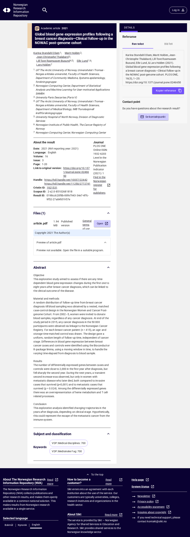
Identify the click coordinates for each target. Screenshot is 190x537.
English (36, 524)
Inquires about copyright (151, 512)
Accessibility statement (151, 506)
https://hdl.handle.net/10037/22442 (65, 179)
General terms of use (87, 223)
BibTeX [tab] (168, 43)
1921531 (52, 187)
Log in (176, 10)
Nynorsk (22, 525)
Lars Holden (43, 64)
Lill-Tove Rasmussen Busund (53, 60)
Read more (50, 481)
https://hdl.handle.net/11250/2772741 (67, 183)
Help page (138, 479)
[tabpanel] (153, 68)
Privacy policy (145, 501)
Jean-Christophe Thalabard (52, 56)
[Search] (45, 10)
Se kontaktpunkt (155, 116)
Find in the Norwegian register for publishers (99, 185)
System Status (140, 486)
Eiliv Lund (82, 60)
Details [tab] (129, 27)
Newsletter (143, 496)
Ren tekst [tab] (138, 43)
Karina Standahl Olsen (46, 53)
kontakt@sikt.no (157, 521)
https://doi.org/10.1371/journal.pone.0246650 (76, 172)
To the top (97, 474)
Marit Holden (72, 53)
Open (100, 223)
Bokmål (9, 525)
